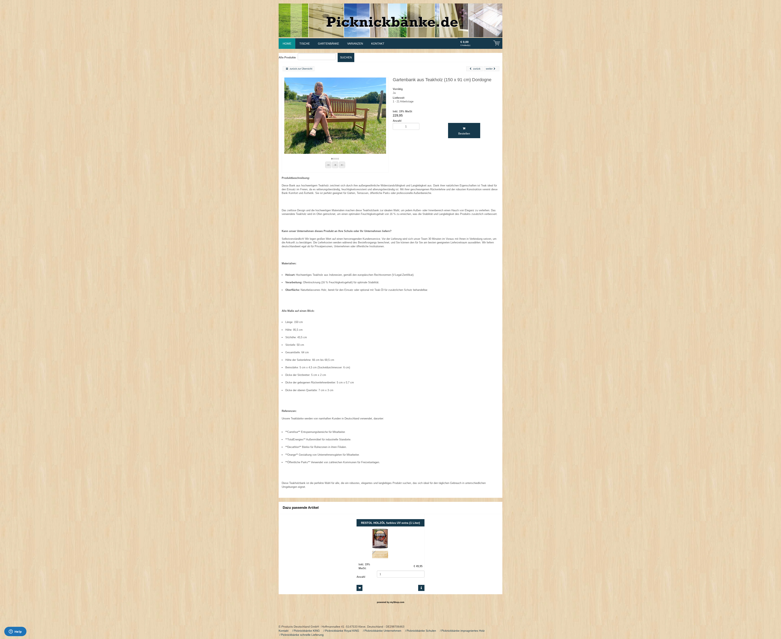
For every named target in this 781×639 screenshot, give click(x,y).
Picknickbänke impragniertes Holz (463, 630)
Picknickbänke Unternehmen (382, 630)
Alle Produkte (287, 57)
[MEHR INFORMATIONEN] (421, 588)
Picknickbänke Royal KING (342, 630)
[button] (328, 165)
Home (287, 43)
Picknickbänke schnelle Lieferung (302, 634)
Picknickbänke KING (307, 630)
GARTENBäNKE (328, 43)
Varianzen (355, 43)
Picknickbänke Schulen (421, 630)
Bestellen (464, 133)
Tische (304, 43)
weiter (489, 68)
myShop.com (397, 602)
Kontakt (283, 630)
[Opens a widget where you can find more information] (15, 632)
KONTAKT (377, 43)
